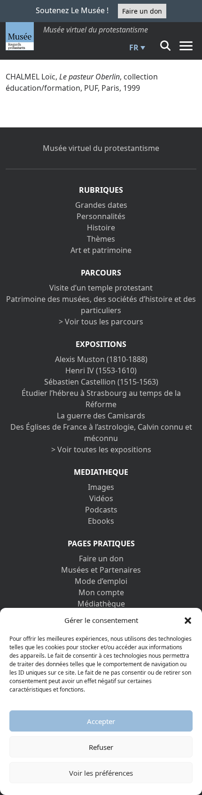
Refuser (101, 747)
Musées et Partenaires (101, 570)
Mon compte (101, 592)
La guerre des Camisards (101, 415)
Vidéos (101, 498)
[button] (188, 620)
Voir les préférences (101, 773)
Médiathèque (101, 603)
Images (101, 487)
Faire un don (142, 11)
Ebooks (101, 521)
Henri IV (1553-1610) (101, 370)
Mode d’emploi (101, 581)
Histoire (101, 227)
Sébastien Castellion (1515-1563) (101, 382)
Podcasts (101, 509)
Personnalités (101, 216)
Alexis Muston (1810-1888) (101, 359)
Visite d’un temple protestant (101, 288)
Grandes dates (101, 205)
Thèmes (101, 239)
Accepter (101, 721)
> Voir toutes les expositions (101, 449)
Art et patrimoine (101, 250)
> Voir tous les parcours (101, 321)
